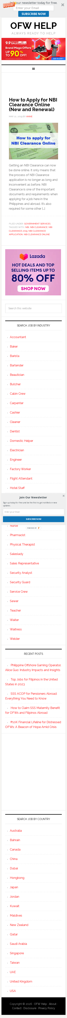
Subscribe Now (33, 519)
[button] (33, 497)
